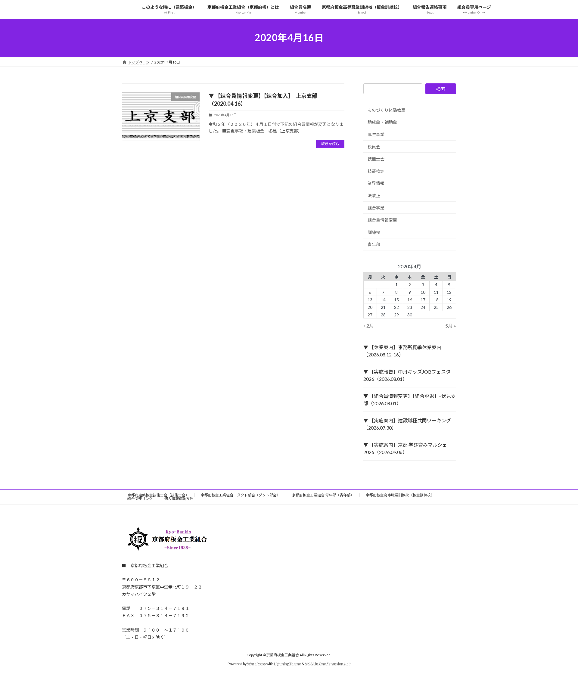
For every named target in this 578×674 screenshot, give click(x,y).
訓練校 (374, 232)
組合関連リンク (140, 498)
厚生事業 (376, 134)
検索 (441, 89)
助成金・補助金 (382, 122)
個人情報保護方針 (178, 498)
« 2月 (368, 325)
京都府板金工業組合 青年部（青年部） (323, 495)
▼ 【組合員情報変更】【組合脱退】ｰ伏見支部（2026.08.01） (409, 399)
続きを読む (330, 143)
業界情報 (376, 183)
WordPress (256, 663)
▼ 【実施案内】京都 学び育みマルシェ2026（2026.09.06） (405, 448)
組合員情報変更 (382, 219)
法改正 (374, 195)
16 (409, 299)
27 (370, 314)
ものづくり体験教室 (387, 109)
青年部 (374, 244)
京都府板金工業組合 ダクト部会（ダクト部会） (240, 495)
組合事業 (376, 207)
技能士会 (376, 158)
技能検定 (376, 170)
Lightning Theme (287, 663)
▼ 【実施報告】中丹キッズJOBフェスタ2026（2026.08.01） (407, 375)
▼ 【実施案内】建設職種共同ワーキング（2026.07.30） (407, 424)
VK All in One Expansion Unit (328, 663)
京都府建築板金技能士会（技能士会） (158, 495)
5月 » (450, 325)
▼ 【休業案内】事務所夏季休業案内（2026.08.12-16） (402, 350)
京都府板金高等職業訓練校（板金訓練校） (400, 495)
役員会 (374, 146)
